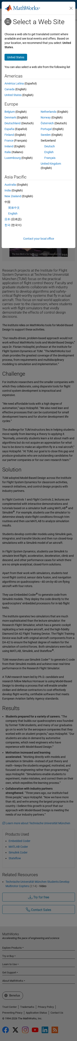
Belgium (10, 111)
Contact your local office (38, 238)
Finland (9, 134)
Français (49, 157)
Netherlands (48, 111)
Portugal (46, 129)
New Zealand (13, 196)
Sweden (46, 134)
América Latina (14, 83)
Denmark (10, 117)
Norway (46, 117)
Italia (8, 152)
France (9, 140)
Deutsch (49, 146)
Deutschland (13, 123)
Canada (10, 89)
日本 (7, 219)
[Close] (71, 8)
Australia (10, 184)
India (8, 190)
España (9, 129)
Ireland (9, 146)
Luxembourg (13, 157)
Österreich (47, 123)
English (49, 152)
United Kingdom (51, 163)
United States (13, 95)
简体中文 (14, 207)
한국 (7, 225)
